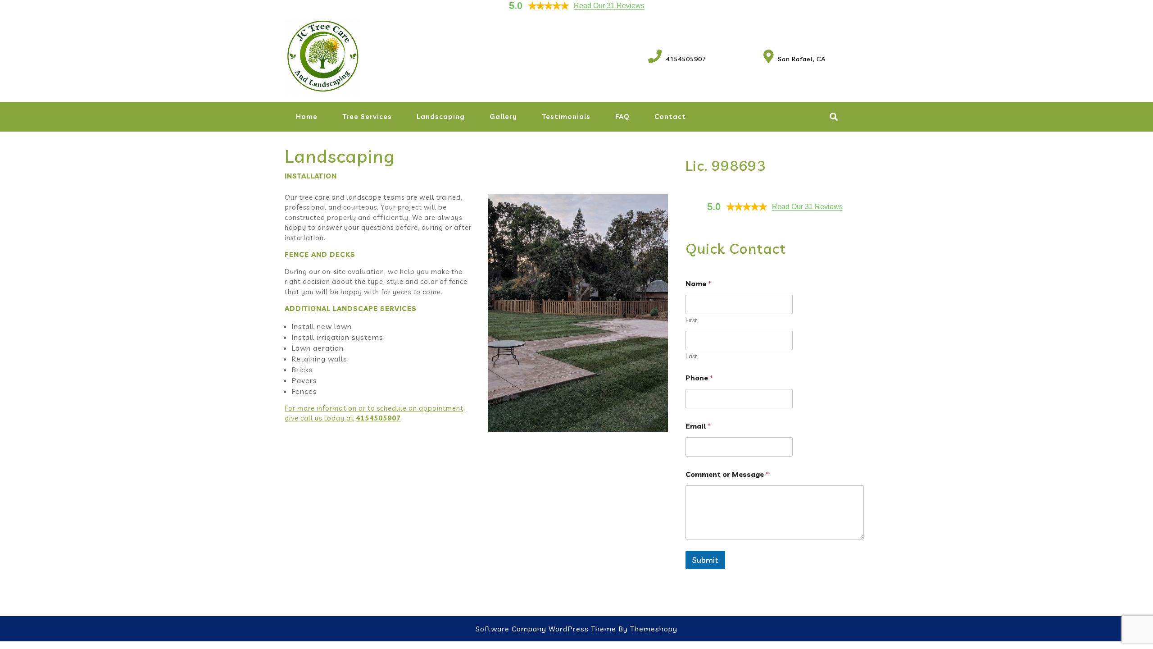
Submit (705, 560)
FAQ (622, 116)
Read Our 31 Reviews (609, 5)
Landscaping (441, 116)
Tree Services (367, 116)
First (691, 320)
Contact (670, 116)
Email (698, 426)
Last (691, 356)
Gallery (503, 116)
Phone (699, 378)
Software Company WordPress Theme (546, 628)
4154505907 (677, 59)
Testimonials (566, 116)
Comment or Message (727, 474)
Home (307, 116)
